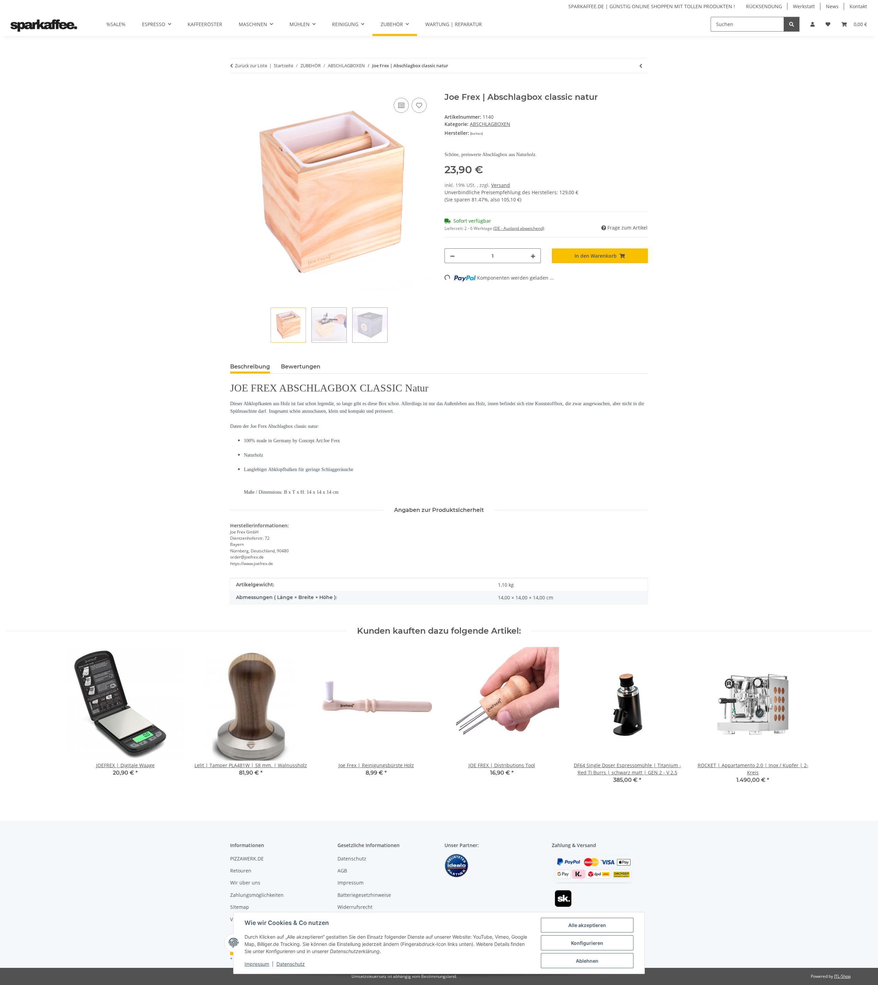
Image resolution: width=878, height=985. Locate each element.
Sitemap (239, 907)
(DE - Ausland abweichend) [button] (518, 228)
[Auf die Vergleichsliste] (401, 105)
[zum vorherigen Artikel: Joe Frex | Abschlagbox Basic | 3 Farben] (641, 65)
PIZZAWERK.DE (247, 858)
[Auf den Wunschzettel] (419, 105)
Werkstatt (804, 6)
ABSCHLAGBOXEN (490, 124)
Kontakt (858, 6)
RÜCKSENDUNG (764, 6)
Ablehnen (587, 961)
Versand (500, 185)
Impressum (257, 964)
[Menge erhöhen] (533, 256)
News (832, 6)
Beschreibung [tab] (250, 366)
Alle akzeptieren (587, 925)
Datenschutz (290, 964)
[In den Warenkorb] (235, 88)
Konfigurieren (587, 943)
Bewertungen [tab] (300, 366)
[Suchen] (791, 24)
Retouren (240, 870)
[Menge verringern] (452, 256)
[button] (812, 24)
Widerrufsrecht (354, 907)
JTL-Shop (842, 976)
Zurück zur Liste (251, 65)
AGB (342, 870)
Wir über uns (245, 882)
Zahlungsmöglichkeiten (257, 895)
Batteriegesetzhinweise (364, 895)
